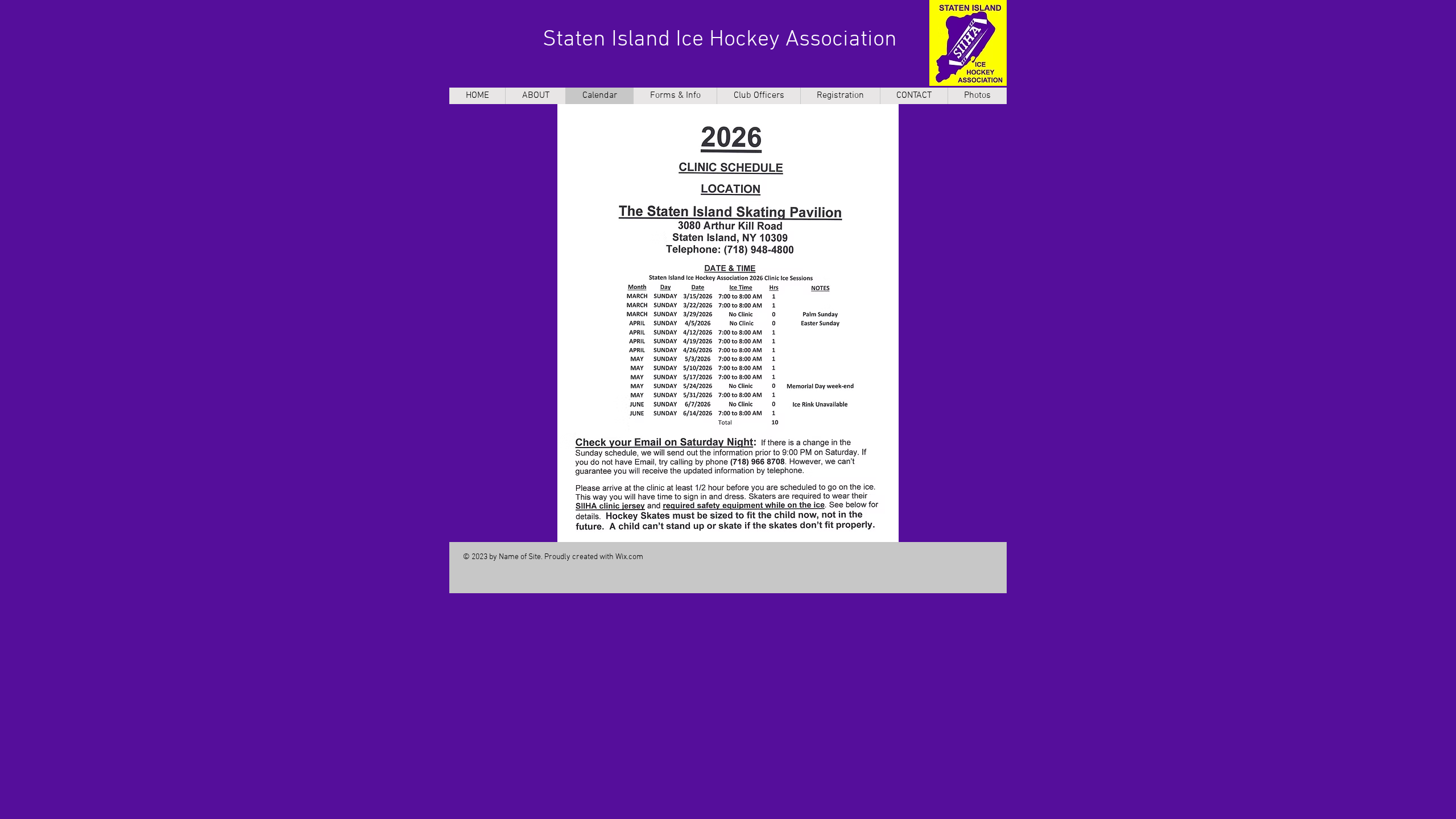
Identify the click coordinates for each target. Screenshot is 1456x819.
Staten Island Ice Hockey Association (720, 39)
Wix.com (629, 557)
